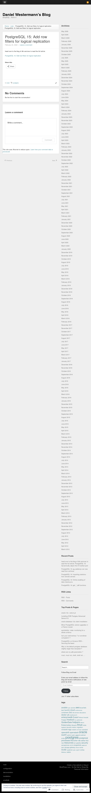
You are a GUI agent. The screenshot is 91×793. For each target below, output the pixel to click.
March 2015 (65, 434)
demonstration (8, 772)
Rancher (74, 740)
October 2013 (66, 490)
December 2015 (66, 404)
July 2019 (64, 265)
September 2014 (67, 453)
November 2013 (66, 486)
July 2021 (64, 199)
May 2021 (64, 206)
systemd (69, 750)
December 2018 (66, 289)
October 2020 (66, 229)
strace (77, 747)
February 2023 (66, 147)
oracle (83, 732)
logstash (63, 727)
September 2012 (67, 529)
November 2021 (66, 186)
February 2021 (66, 216)
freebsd (70, 719)
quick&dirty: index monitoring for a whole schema (73, 631)
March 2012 (65, 549)
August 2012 (65, 533)
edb (68, 715)
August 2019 (65, 262)
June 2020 (64, 239)
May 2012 (64, 543)
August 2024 (65, 91)
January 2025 (66, 74)
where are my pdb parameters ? (72, 652)
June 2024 (64, 97)
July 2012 (64, 536)
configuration (7, 768)
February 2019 (66, 282)
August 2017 (65, 338)
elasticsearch (73, 715)
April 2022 (64, 170)
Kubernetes (66, 725)
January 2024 (66, 114)
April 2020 (64, 242)
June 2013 (64, 503)
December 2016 (66, 364)
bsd (62, 710)
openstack (74, 732)
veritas (82, 750)
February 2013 (66, 516)
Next (54, 160)
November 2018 (66, 292)
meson (74, 727)
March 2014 (65, 473)
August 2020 (65, 236)
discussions (83, 712)
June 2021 (64, 203)
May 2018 (64, 312)
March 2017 (65, 354)
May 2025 (64, 61)
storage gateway (69, 747)
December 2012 (66, 523)
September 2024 (67, 87)
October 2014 (66, 450)
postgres (16, 83)
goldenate (79, 720)
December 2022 (66, 153)
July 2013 (64, 500)
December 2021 (66, 183)
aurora (73, 708)
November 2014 (66, 447)
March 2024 (65, 107)
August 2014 (65, 457)
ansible (64, 707)
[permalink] (55, 83)
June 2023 (64, 137)
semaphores (65, 745)
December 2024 (66, 77)
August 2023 (65, 130)
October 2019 (66, 259)
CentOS (67, 710)
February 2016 (66, 397)
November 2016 (66, 368)
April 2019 (64, 275)
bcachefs (83, 708)
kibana (82, 722)
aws (78, 707)
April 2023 (64, 140)
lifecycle (74, 725)
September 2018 (67, 298)
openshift (65, 732)
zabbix (69, 752)
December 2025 (66, 48)
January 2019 (66, 285)
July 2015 (64, 420)
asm (69, 708)
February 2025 (66, 71)
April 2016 (64, 391)
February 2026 (66, 41)
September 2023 (67, 127)
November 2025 (66, 51)
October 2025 (66, 54)
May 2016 (64, 387)
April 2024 (64, 104)
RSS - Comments (67, 601)
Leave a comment (26, 45)
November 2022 (66, 157)
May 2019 (64, 272)
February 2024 (66, 110)
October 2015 (66, 411)
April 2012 (64, 546)
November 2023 (66, 120)
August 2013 (65, 496)
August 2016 (65, 378)
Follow (66, 691)
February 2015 (66, 437)
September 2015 (67, 414)
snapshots (77, 745)
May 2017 (64, 348)
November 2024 (66, 81)
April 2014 (64, 470)
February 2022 (66, 176)
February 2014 (66, 477)
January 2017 (66, 361)
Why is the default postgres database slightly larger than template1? (74, 647)
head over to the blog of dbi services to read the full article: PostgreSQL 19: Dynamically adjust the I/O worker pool (74, 563)
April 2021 (64, 209)
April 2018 (64, 315)
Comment (48, 140)
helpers (76, 722)
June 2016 (64, 384)
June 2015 (64, 424)
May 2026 (64, 31)
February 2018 (66, 321)
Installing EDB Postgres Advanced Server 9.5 (73, 617)
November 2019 (66, 256)
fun (75, 720)
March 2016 (65, 394)
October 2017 (66, 331)
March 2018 (65, 318)
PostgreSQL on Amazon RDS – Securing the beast (72, 642)
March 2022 (65, 173)
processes (65, 740)
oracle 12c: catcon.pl (68, 613)
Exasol (76, 717)
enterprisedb (66, 717)
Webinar (63, 752)
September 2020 (67, 232)
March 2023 (65, 143)
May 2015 (64, 427)
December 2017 (66, 325)
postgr (63, 738)
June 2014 (64, 463)
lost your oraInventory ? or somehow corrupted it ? (73, 637)
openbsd (85, 730)
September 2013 (67, 493)
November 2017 (66, 328)
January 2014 (66, 480)
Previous (9, 160)
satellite (78, 743)
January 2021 (66, 219)
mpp (69, 729)
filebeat (81, 717)
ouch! (64, 734)
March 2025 (65, 67)
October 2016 (66, 371)
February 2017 (66, 358)
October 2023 (66, 124)
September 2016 (67, 374)
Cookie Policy (46, 787)
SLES (71, 745)
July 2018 (64, 305)
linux (79, 724)
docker (63, 714)
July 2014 (64, 460)
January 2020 (66, 249)
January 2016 (66, 401)
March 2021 (65, 213)
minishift (64, 729)
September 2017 (67, 335)
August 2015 (65, 417)
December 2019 (66, 252)
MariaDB (68, 727)
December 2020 (66, 223)
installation (7, 776)
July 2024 (64, 94)
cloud (72, 710)
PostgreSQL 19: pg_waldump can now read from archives (74, 570)
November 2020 (66, 226)
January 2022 (66, 180)
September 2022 (67, 163)
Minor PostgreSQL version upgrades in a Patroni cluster (74, 626)
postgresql (83, 738)
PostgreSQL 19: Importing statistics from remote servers (73, 575)
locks (84, 725)
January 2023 (66, 150)
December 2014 (66, 444)
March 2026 (65, 38)
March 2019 (65, 279)
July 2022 (64, 166)
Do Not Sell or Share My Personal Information (80, 768)
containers (64, 712)
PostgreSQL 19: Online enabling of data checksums (73, 581)
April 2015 (64, 430)
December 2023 (66, 117)
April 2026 (64, 34)
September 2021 (67, 193)
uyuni (78, 750)
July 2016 (64, 381)
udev (74, 750)
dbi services (76, 712)
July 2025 (64, 58)
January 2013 (66, 519)
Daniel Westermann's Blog (27, 14)
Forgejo (63, 720)
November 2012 (66, 526)
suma (81, 747)
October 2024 (66, 84)
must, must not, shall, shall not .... (73, 655)
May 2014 (64, 467)
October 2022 (66, 160)
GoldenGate (66, 722)
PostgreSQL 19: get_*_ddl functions (73, 585)
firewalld (86, 717)
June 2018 (64, 308)
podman (83, 735)
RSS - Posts (65, 597)
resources (68, 742)
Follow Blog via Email (68, 672)
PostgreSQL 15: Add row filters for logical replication (23, 56)
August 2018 (65, 302)
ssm (62, 747)
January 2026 (66, 44)
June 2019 (64, 269)
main (8, 83)
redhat (83, 740)
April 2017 (64, 351)
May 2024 (64, 100)
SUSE (64, 749)
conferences (78, 710)
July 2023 (64, 133)
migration (80, 727)
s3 (74, 743)
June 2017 (64, 345)
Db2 (70, 712)
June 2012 (64, 539)
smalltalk (6, 780)
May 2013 (64, 506)
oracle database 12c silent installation (74, 621)
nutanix (74, 730)
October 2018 (66, 295)
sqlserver (84, 745)
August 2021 (65, 196)
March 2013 (65, 513)
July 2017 (64, 341)
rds (79, 740)
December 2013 (66, 483)
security (84, 742)
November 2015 (66, 407)
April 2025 (64, 64)
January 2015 (66, 440)
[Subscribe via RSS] (88, 2)
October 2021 (66, 190)
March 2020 (65, 246)
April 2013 (64, 510)
